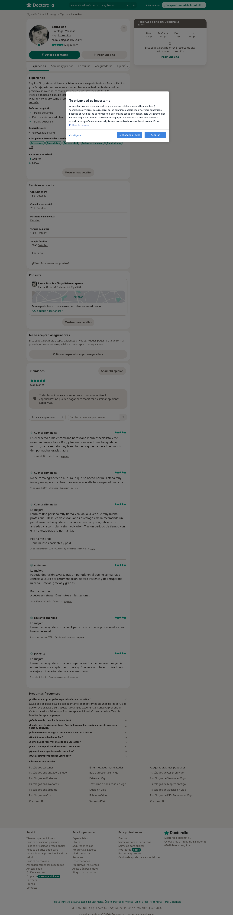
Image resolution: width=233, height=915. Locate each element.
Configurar (75, 135)
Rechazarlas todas (129, 135)
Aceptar (155, 135)
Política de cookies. (79, 125)
